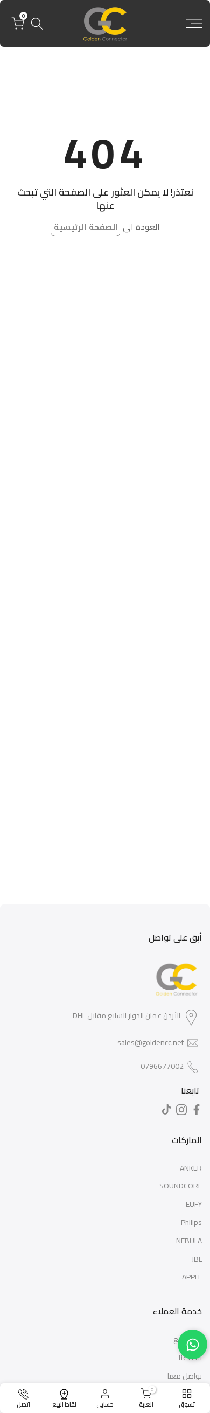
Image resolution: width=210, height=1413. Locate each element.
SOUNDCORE (180, 1186)
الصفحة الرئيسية (85, 227)
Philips (191, 1222)
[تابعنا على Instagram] (181, 1110)
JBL (197, 1259)
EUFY (194, 1204)
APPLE (192, 1277)
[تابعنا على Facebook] (196, 1110)
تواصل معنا (184, 1376)
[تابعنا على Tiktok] (166, 1110)
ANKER (191, 1168)
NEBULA (189, 1241)
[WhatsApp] (192, 1344)
